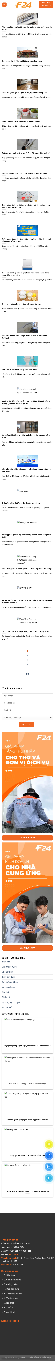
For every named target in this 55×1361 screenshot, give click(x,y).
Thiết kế (6, 997)
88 (27, 674)
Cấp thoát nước (9, 967)
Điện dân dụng (8, 977)
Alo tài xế (10, 1312)
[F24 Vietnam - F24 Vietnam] (23, 4)
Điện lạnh (6, 961)
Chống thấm (7, 972)
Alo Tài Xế (6, 1007)
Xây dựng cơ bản (10, 982)
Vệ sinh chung (8, 987)
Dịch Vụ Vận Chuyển (11, 1002)
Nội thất (6, 992)
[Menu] (4, 5)
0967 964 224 (12, 1251)
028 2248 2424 (17, 1247)
